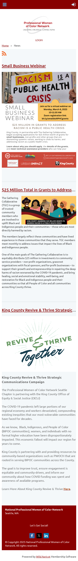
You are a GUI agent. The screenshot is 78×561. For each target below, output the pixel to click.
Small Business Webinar (24, 65)
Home (5, 45)
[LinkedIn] (46, 535)
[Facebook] (32, 535)
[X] (39, 535)
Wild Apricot (43, 556)
